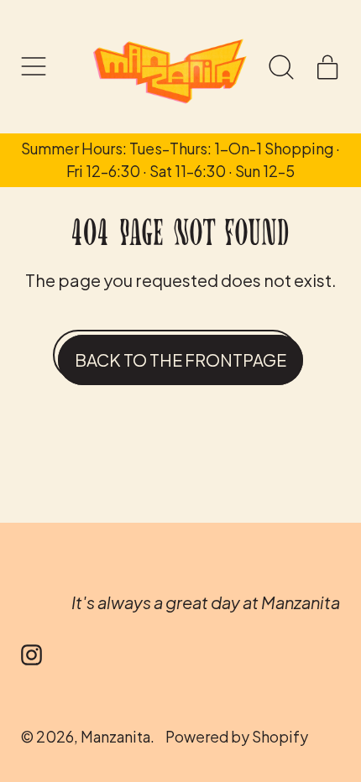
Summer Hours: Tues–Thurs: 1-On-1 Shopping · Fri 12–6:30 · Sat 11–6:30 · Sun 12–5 (180, 159)
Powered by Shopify (236, 736)
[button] (282, 67)
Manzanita (115, 736)
